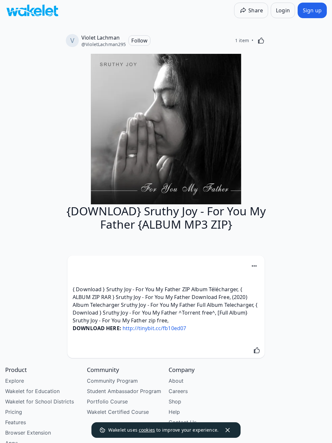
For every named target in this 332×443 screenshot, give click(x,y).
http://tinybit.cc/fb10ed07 (154, 328)
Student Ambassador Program (124, 391)
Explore (14, 380)
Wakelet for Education (32, 391)
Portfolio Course (107, 401)
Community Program (112, 380)
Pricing (13, 412)
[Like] (261, 40)
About (176, 380)
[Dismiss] (227, 430)
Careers (178, 391)
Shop (175, 401)
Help (174, 412)
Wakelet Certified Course (118, 412)
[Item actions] (254, 266)
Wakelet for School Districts (39, 401)
